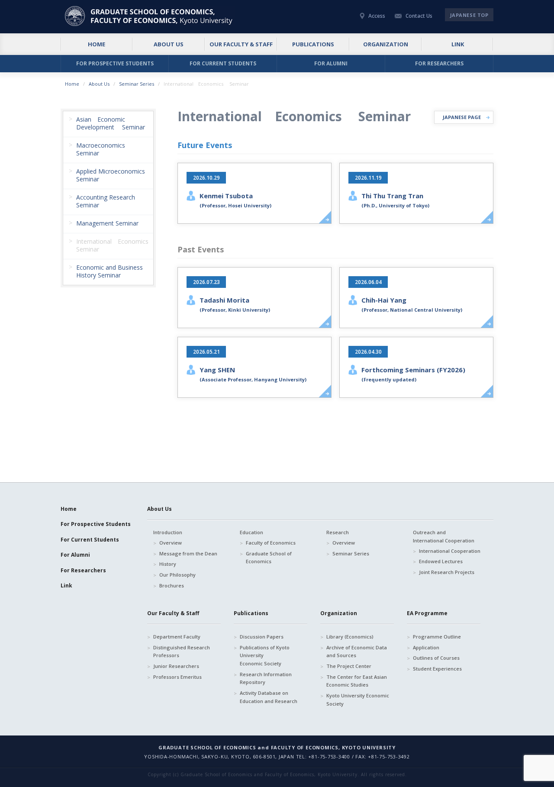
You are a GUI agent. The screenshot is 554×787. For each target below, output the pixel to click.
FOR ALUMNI (331, 63)
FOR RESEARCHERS (439, 63)
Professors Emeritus (177, 677)
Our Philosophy (177, 574)
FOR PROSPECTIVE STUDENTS (115, 63)
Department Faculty (176, 636)
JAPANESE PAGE (462, 117)
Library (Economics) (350, 636)
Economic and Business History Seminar (109, 271)
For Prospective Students (96, 524)
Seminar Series (136, 84)
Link (66, 585)
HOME (96, 44)
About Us (99, 84)
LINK (457, 44)
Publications (251, 613)
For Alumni (75, 554)
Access (376, 15)
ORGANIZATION (385, 44)
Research (337, 532)
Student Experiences (437, 668)
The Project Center (348, 666)
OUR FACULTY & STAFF (241, 44)
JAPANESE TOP (469, 15)
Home (72, 84)
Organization (338, 613)
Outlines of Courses (436, 658)
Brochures (171, 585)
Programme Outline (437, 636)
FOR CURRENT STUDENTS (223, 63)
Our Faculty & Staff (173, 613)
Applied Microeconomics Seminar (110, 175)
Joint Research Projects (446, 572)
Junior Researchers (176, 666)
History (167, 564)
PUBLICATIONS (313, 44)
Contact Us (419, 15)
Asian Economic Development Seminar (110, 123)
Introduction (167, 532)
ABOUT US (169, 44)
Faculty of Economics (271, 542)
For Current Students (90, 539)
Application (426, 647)
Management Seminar (107, 223)
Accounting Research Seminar (105, 201)
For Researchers (83, 570)
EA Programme (427, 613)
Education (251, 532)
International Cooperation (449, 551)
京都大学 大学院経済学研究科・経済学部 (150, 16)
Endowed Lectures (441, 561)
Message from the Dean (188, 553)
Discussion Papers (261, 636)
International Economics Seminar (114, 245)
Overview (170, 542)
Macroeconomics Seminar (100, 149)
